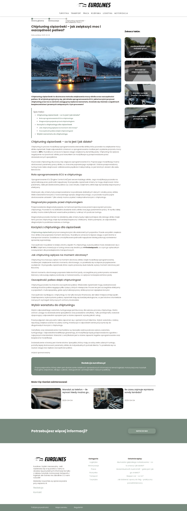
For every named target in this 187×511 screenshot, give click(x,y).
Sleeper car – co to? (135, 476)
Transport (76, 13)
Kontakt (37, 492)
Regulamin (78, 507)
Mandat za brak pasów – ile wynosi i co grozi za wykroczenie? (140, 94)
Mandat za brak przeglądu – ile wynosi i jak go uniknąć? (140, 118)
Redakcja (38, 487)
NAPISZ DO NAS (142, 431)
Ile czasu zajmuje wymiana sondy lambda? (139, 391)
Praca (86, 13)
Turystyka (64, 13)
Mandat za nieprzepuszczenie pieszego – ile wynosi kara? (140, 71)
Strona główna (37, 21)
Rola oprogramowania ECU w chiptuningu (56, 118)
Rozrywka (96, 13)
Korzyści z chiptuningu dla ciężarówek (54, 124)
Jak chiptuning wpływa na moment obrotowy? (58, 128)
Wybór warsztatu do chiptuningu (52, 134)
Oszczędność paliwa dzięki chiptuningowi (56, 131)
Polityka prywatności (40, 507)
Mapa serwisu (61, 507)
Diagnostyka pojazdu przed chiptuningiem (56, 121)
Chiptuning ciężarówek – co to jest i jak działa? (58, 115)
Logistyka (107, 13)
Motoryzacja (121, 13)
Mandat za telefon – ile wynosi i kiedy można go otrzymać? (75, 391)
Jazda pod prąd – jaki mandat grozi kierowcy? (140, 47)
